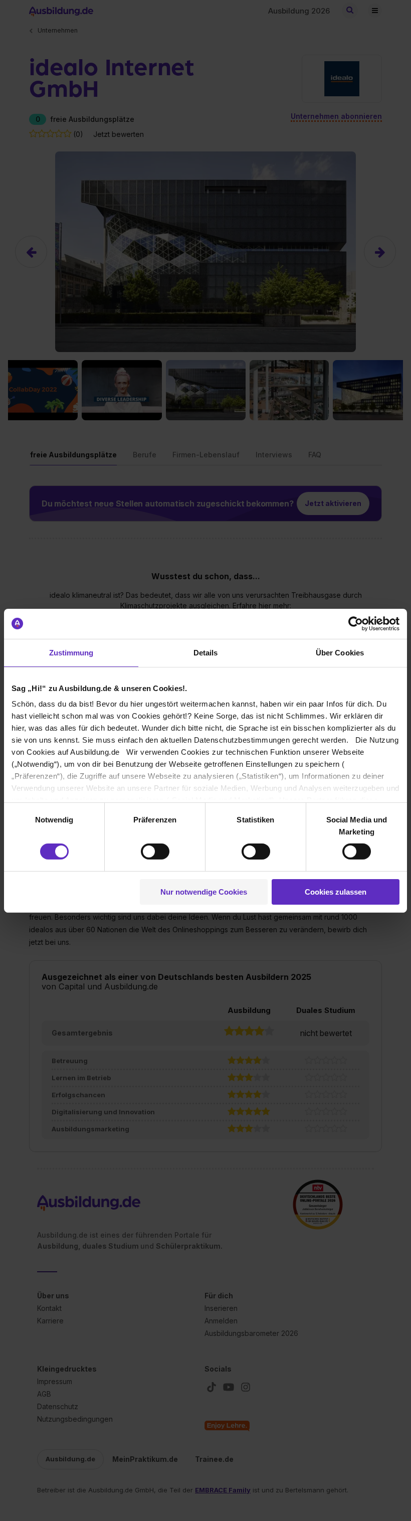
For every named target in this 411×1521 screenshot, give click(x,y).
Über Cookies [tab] (340, 652)
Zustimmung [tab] (71, 652)
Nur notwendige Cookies (203, 892)
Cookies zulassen (335, 892)
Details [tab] (205, 652)
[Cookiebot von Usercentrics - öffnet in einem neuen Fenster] (355, 623)
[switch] (155, 851)
